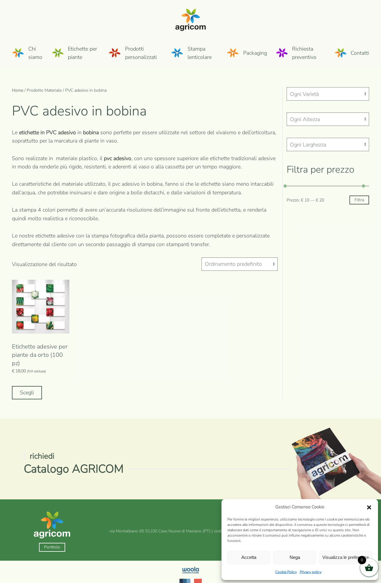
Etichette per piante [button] (82, 53)
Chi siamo (35, 53)
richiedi (42, 456)
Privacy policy (310, 572)
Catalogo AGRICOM (74, 468)
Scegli (27, 392)
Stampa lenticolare (200, 53)
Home (17, 90)
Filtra (359, 200)
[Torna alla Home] (190, 19)
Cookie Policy (286, 572)
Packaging (255, 53)
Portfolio (52, 547)
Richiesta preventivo (304, 53)
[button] (369, 507)
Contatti (360, 53)
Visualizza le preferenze (345, 557)
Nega (295, 557)
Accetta (248, 557)
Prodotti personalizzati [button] (141, 53)
